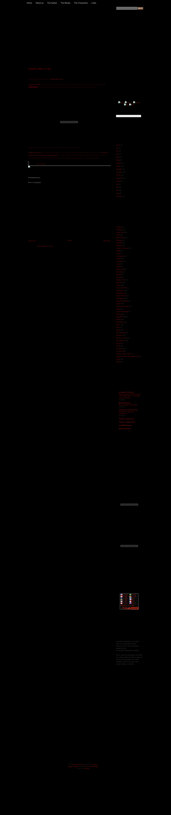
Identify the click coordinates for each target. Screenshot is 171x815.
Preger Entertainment (122, 311)
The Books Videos (121, 338)
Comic (118, 253)
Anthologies (119, 230)
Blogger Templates (73, 766)
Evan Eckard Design (92, 766)
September (119, 178)
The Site (118, 343)
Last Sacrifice (120, 290)
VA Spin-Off (120, 351)
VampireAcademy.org (78, 764)
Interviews (119, 282)
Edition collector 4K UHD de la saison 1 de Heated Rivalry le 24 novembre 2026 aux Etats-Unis (130, 396)
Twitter (118, 346)
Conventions (120, 261)
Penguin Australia (35, 84)
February (118, 163)
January (118, 166)
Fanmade (118, 274)
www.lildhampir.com (125, 425)
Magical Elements (121, 296)
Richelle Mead (120, 317)
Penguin (118, 303)
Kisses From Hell (121, 288)
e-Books (118, 267)
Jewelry (118, 285)
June (117, 151)
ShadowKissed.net (57, 79)
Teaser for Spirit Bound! (44, 72)
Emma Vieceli (120, 269)
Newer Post (32, 241)
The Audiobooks (121, 333)
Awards (118, 235)
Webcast (118, 362)
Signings (118, 319)
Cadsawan (119, 245)
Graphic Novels (120, 280)
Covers (118, 264)
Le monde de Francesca (126, 392)
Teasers (118, 330)
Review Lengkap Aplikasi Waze (128, 405)
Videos (118, 359)
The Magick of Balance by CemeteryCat (126, 412)
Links (93, 3)
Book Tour (119, 243)
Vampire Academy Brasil (127, 422)
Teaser (118, 327)
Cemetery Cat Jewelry (122, 248)
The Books (65, 3)
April (117, 157)
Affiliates (118, 227)
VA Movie (119, 348)
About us (40, 3)
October (118, 175)
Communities (120, 256)
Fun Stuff (119, 277)
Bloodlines (119, 240)
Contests (118, 259)
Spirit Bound (120, 322)
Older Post (106, 241)
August (118, 145)
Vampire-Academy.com (126, 419)
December (119, 169)
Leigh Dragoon (120, 293)
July (117, 148)
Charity (118, 251)
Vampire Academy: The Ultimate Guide (127, 356)
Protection (119, 314)
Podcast (118, 309)
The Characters (81, 3)
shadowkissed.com (125, 428)
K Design (86, 768)
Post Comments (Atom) (45, 246)
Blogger (95, 764)
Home (29, 3)
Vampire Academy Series (123, 354)
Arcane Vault (120, 232)
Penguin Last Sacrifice (122, 306)
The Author (52, 3)
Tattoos (118, 325)
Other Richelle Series (122, 301)
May (117, 154)
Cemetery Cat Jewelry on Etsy (128, 410)
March (118, 160)
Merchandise (120, 298)
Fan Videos (119, 272)
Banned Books (120, 237)
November (119, 172)
